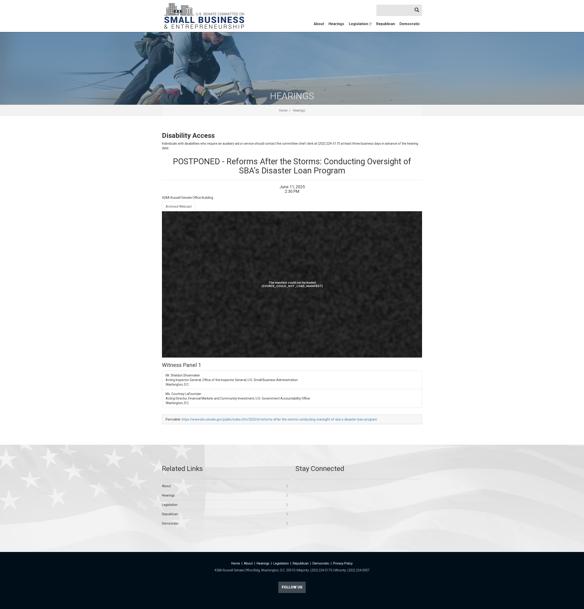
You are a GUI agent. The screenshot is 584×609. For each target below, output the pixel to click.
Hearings (336, 24)
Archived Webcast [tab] (179, 206)
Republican (385, 24)
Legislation (359, 24)
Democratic (409, 24)
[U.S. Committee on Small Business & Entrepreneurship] (204, 16)
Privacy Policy (343, 563)
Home (283, 110)
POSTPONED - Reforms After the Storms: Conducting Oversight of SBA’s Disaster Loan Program (292, 166)
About (319, 24)
